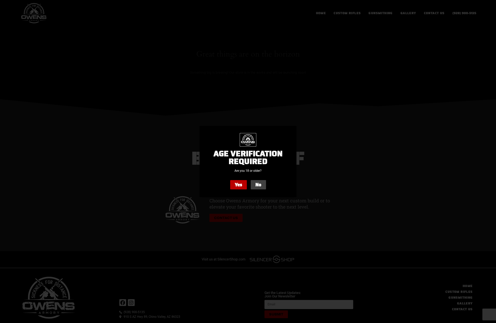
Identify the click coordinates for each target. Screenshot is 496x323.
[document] (248, 161)
